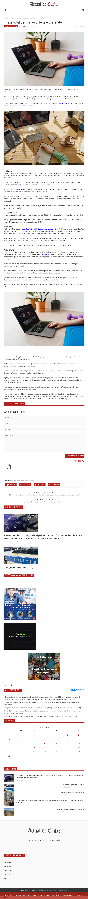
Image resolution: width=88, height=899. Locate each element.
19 (34, 747)
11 (21, 743)
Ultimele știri (14, 690)
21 (56, 747)
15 (67, 743)
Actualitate (14, 18)
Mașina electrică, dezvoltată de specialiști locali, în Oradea (44, 502)
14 (56, 743)
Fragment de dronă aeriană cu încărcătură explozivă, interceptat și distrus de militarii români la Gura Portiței (43, 708)
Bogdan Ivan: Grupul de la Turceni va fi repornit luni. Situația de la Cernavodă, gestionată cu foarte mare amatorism (41, 703)
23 (79, 747)
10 (9, 743)
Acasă (6, 18)
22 (67, 747)
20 (45, 747)
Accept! (79, 895)
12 (34, 743)
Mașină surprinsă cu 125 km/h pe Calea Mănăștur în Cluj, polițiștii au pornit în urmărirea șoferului (44, 495)
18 (21, 747)
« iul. (5, 759)
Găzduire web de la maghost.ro (58, 890)
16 (79, 743)
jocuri (12, 480)
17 (9, 747)
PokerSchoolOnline (27, 480)
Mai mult (69, 895)
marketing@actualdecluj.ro (50, 846)
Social (15, 26)
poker (17, 480)
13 (45, 743)
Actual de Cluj (25, 26)
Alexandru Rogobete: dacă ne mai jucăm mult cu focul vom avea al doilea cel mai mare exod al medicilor (42, 716)
